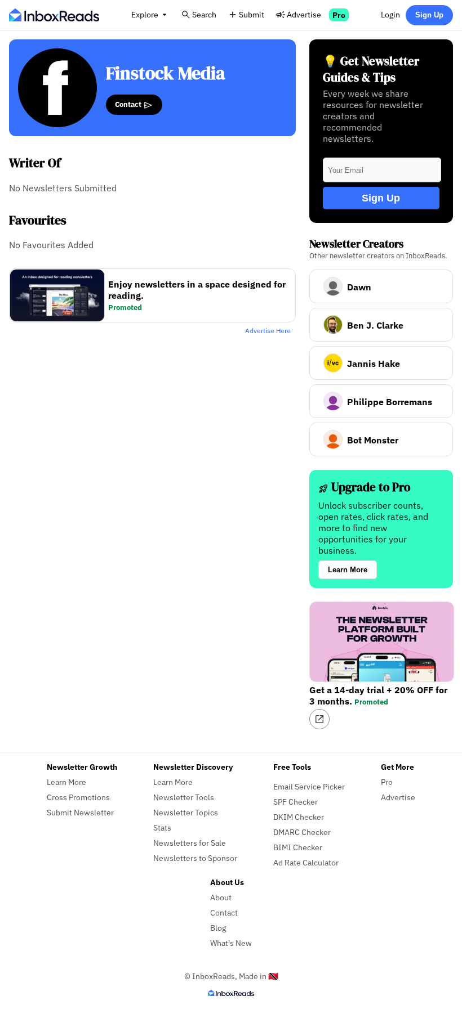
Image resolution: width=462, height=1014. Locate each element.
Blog (218, 927)
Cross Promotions (78, 797)
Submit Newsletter (80, 812)
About (221, 897)
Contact (129, 104)
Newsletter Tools (183, 797)
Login (390, 14)
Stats (162, 827)
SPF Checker (295, 801)
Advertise (304, 14)
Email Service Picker (309, 786)
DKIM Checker (298, 816)
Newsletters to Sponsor (195, 858)
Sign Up (429, 15)
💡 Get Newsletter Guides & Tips (371, 69)
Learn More (347, 570)
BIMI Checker (297, 847)
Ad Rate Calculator (306, 862)
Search (204, 14)
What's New (231, 942)
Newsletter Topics (185, 812)
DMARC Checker (302, 832)
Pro (338, 15)
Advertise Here (268, 330)
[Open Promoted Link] (319, 719)
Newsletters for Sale (189, 842)
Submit (251, 14)
